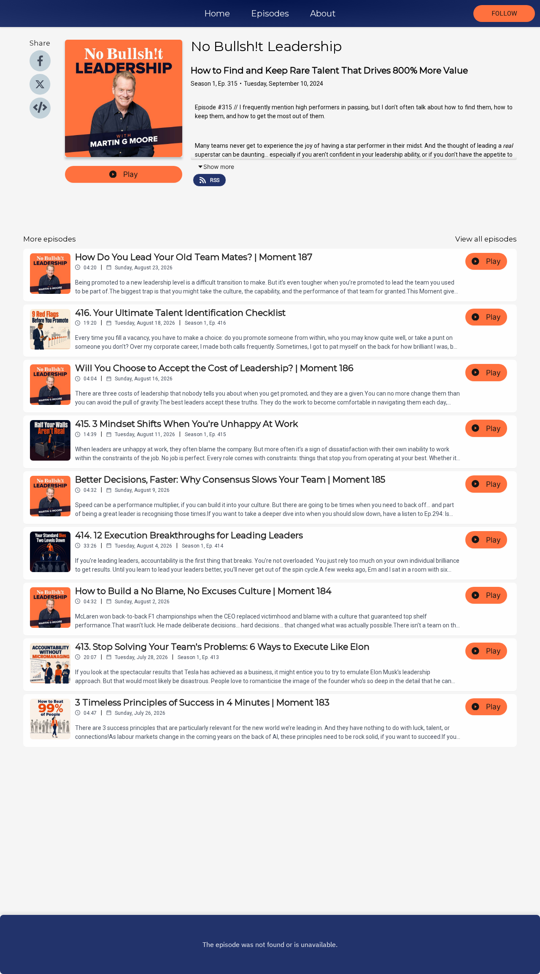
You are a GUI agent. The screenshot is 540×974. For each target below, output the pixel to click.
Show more (218, 166)
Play (130, 174)
